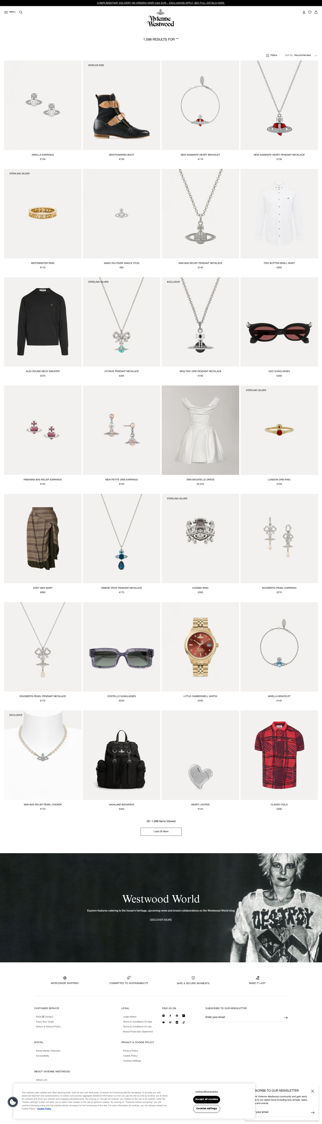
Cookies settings (206, 1109)
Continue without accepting (206, 1092)
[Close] (313, 1091)
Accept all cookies (206, 1099)
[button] (13, 1102)
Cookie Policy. (44, 1109)
